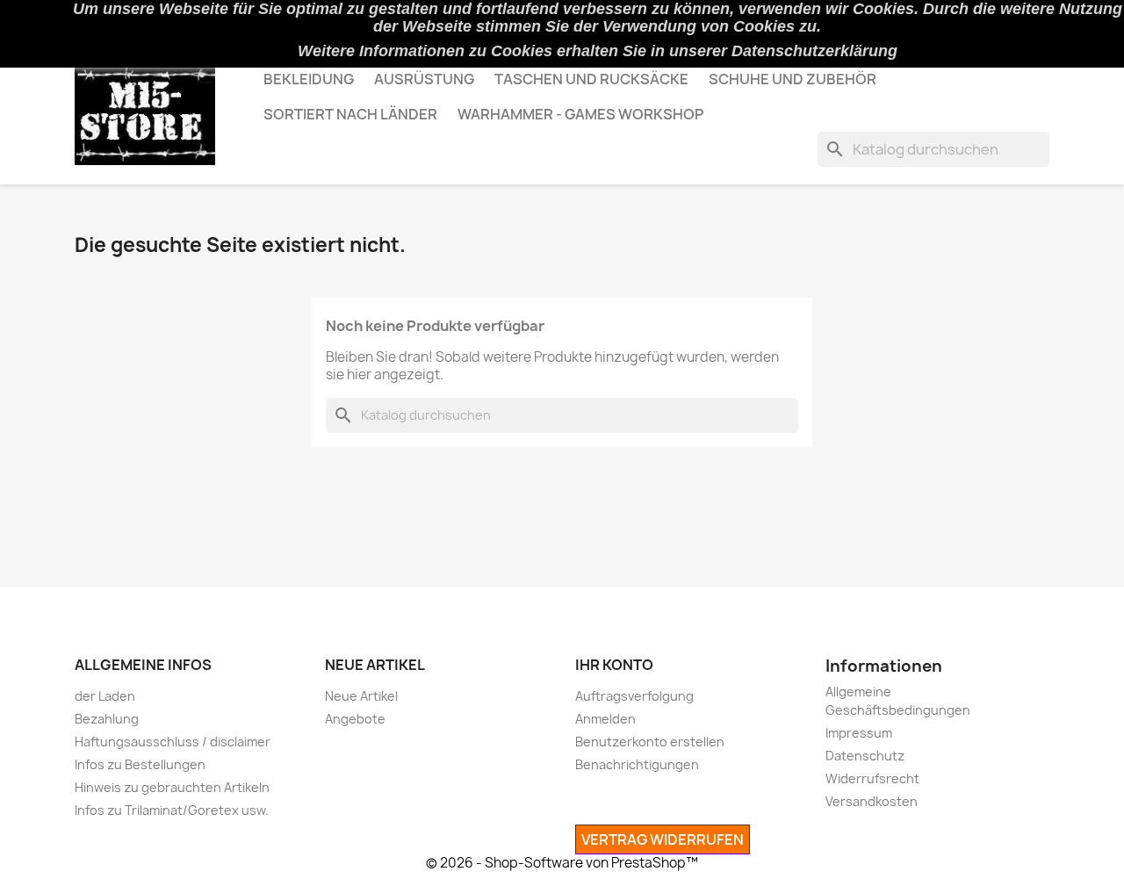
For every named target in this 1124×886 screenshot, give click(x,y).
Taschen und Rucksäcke (591, 79)
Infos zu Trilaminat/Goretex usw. (172, 810)
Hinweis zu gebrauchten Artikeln (172, 787)
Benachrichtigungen (637, 764)
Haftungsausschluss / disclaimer (172, 741)
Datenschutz (864, 755)
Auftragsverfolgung (634, 696)
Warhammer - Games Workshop (580, 114)
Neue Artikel (361, 696)
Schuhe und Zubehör (792, 79)
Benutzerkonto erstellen (649, 741)
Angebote (355, 718)
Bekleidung (308, 79)
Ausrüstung (424, 79)
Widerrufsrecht (872, 778)
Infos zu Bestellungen (140, 764)
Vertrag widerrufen (662, 839)
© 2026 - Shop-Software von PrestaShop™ (562, 863)
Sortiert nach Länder (350, 114)
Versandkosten (871, 801)
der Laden (105, 696)
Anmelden (605, 718)
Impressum (858, 732)
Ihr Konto (614, 664)
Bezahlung (107, 718)
